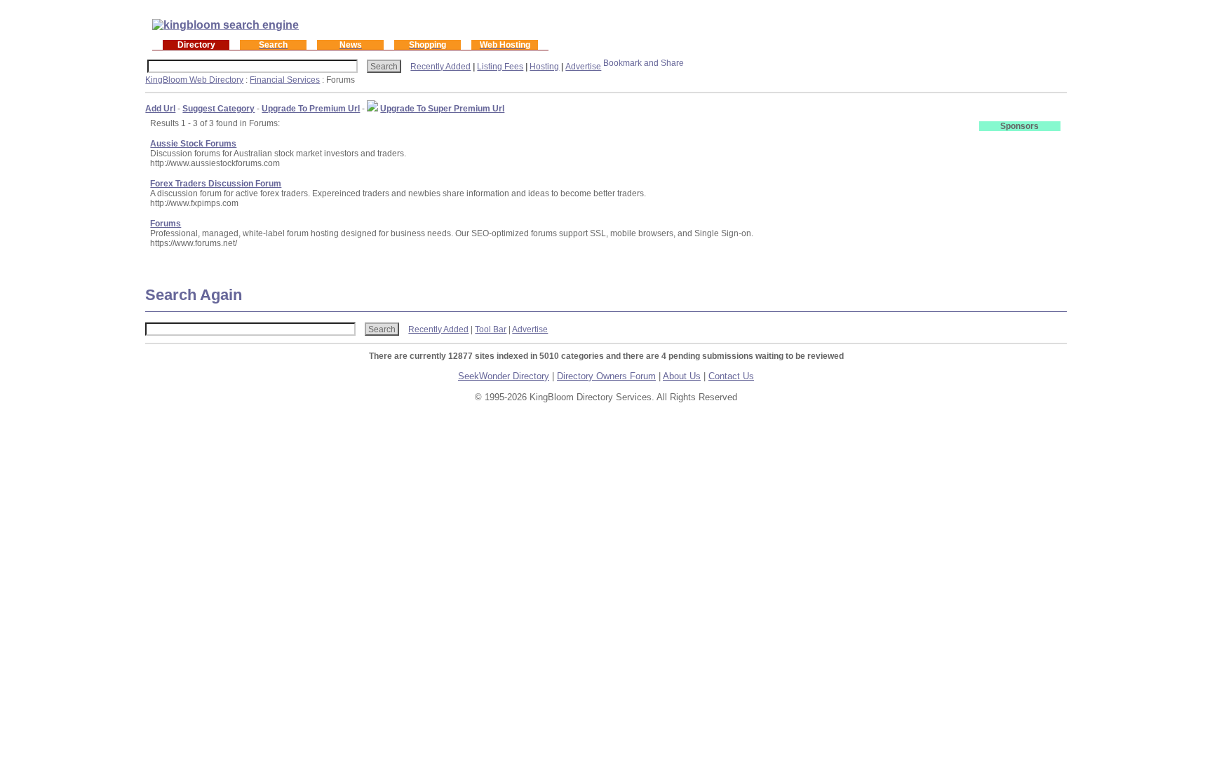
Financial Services (285, 80)
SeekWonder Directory (503, 376)
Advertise (583, 67)
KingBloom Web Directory (194, 80)
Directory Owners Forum (606, 376)
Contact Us (731, 376)
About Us (682, 376)
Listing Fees (500, 67)
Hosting (544, 67)
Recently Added (440, 67)
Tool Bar (490, 329)
